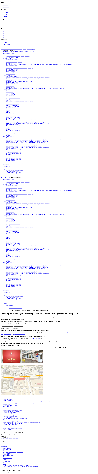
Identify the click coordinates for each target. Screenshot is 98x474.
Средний (5, 14)
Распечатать (4, 437)
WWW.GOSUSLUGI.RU (35, 338)
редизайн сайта (7, 472)
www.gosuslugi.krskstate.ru (39, 339)
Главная (5, 303)
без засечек (5, 5)
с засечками (6, 7)
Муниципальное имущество (15, 308)
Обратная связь (4, 446)
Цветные (5, 42)
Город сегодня (9, 305)
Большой (5, 16)
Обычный (5, 12)
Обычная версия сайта (6, 1)
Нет (4, 46)
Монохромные (6, 44)
